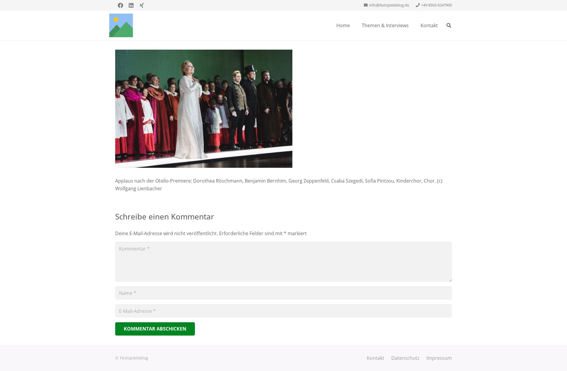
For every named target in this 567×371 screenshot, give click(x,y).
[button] (449, 25)
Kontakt (375, 358)
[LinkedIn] (131, 5)
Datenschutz (405, 358)
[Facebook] (120, 5)
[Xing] (141, 5)
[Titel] (121, 25)
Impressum (439, 358)
